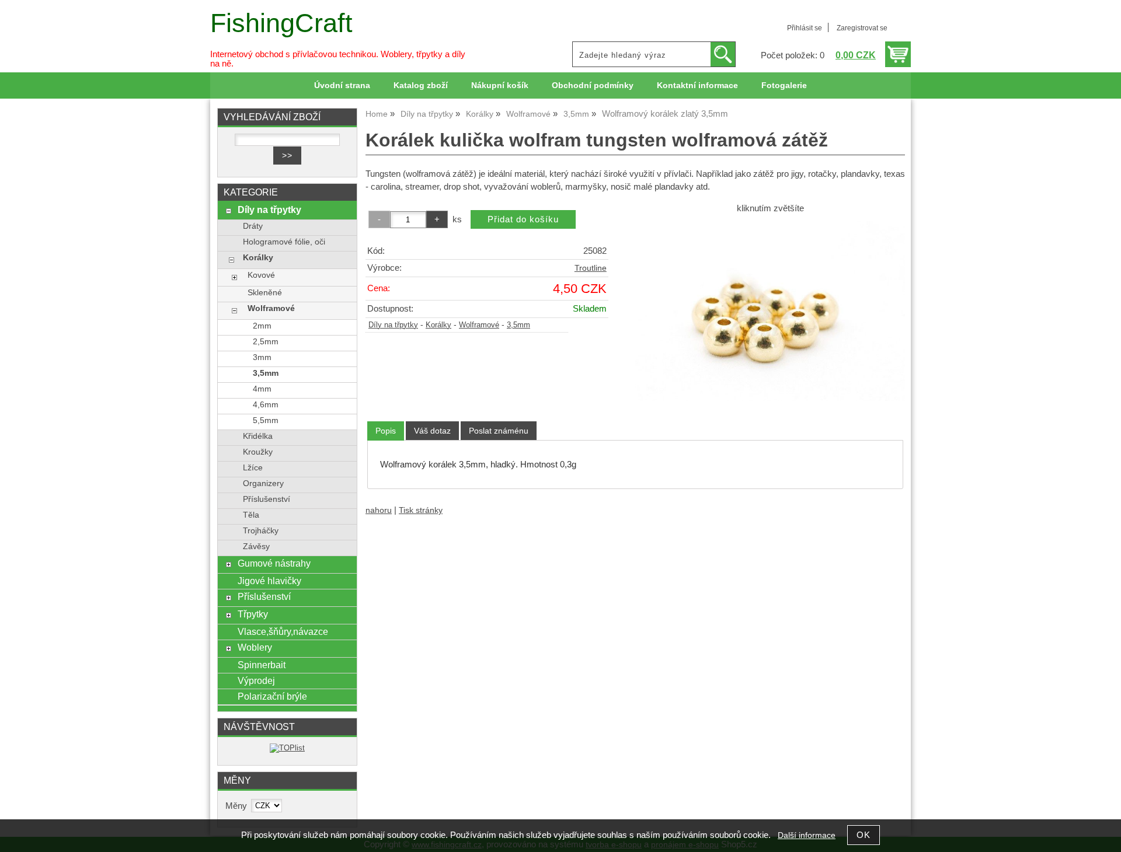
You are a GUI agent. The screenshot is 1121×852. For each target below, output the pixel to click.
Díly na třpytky (393, 325)
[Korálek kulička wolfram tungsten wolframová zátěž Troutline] (770, 311)
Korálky (438, 325)
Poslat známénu (498, 430)
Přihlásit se (804, 28)
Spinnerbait (262, 664)
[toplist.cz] (287, 747)
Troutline (591, 268)
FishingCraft (281, 23)
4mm (262, 389)
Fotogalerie (784, 85)
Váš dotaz (432, 430)
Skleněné (265, 292)
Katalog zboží (421, 85)
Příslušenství (266, 499)
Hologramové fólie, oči (284, 242)
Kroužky (258, 452)
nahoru (378, 510)
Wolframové (479, 325)
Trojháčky (260, 530)
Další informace (806, 835)
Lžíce (253, 467)
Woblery (255, 647)
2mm (262, 326)
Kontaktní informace (697, 85)
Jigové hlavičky (269, 580)
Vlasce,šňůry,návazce (283, 631)
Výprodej (256, 680)
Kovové (261, 275)
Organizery (263, 483)
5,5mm (265, 420)
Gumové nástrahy (274, 563)
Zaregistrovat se (862, 28)
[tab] (385, 431)
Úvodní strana (342, 85)
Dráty (253, 226)
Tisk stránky (421, 510)
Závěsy (256, 546)
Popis (385, 430)
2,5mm (265, 341)
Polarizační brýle (272, 696)
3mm (262, 357)
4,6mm (265, 404)
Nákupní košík (499, 85)
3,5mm (518, 325)
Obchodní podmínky (592, 85)
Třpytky (253, 614)
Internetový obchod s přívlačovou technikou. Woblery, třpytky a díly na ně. (337, 59)
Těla (251, 515)
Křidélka (258, 436)
